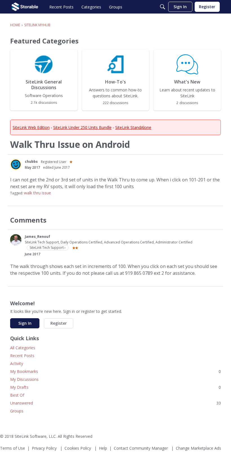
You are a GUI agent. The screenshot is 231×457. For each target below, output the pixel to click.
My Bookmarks (115, 371)
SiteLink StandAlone (133, 127)
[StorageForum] (25, 6)
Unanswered (115, 403)
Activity (16, 363)
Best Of (17, 395)
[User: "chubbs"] (15, 164)
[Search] (162, 7)
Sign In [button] (25, 323)
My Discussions (24, 379)
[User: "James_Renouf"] (15, 239)
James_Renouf (37, 236)
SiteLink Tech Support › (48, 247)
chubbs (31, 161)
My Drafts (115, 387)
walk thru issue (37, 192)
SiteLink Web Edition (31, 127)
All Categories (22, 347)
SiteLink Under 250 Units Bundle (82, 127)
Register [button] (58, 323)
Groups (16, 411)
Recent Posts (22, 355)
